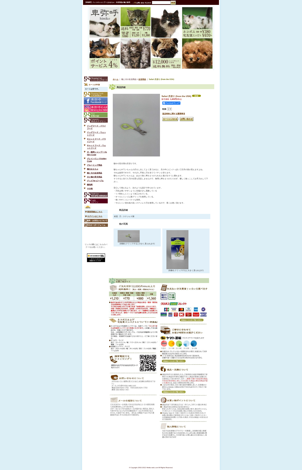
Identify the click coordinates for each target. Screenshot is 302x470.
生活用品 (142, 79)
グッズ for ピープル (95, 181)
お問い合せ (140, 3)
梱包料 (90, 185)
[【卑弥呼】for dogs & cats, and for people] (100, 13)
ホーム (115, 79)
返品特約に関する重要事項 (173, 114)
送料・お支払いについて (97, 220)
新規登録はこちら (94, 212)
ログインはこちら (94, 216)
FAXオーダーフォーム (96, 225)
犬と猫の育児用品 (94, 177)
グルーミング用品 (94, 165)
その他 (90, 188)
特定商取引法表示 (96, 194)
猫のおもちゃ (92, 169)
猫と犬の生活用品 (94, 173)
